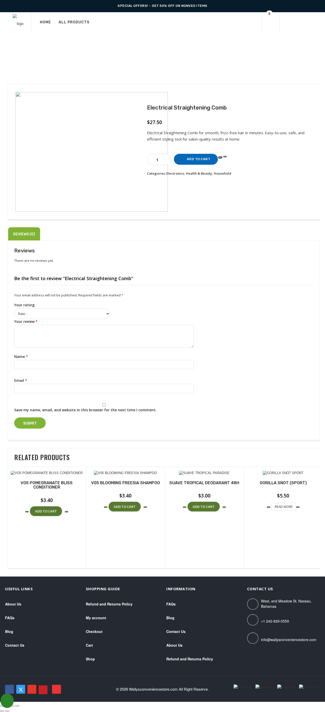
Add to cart (198, 159)
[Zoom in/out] (2, 706)
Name (21, 356)
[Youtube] (56, 689)
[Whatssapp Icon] (7, 700)
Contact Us (14, 645)
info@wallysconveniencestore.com (288, 639)
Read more (284, 506)
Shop (90, 658)
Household (222, 173)
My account (96, 617)
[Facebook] (9, 689)
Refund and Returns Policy (109, 604)
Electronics (175, 173)
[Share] (12, 706)
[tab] (24, 233)
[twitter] (20, 689)
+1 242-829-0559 (275, 621)
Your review (26, 321)
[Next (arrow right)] (7, 711)
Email (20, 380)
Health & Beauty (199, 173)
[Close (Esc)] (17, 706)
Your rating (24, 304)
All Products (74, 22)
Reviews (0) (24, 234)
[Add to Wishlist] (220, 157)
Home (45, 22)
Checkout (94, 631)
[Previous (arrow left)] (2, 711)
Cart (89, 645)
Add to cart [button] (46, 511)
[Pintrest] (43, 689)
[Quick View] (29, 511)
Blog (9, 631)
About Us (13, 604)
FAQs (9, 617)
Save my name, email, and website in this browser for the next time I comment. (85, 409)
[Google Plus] (31, 689)
